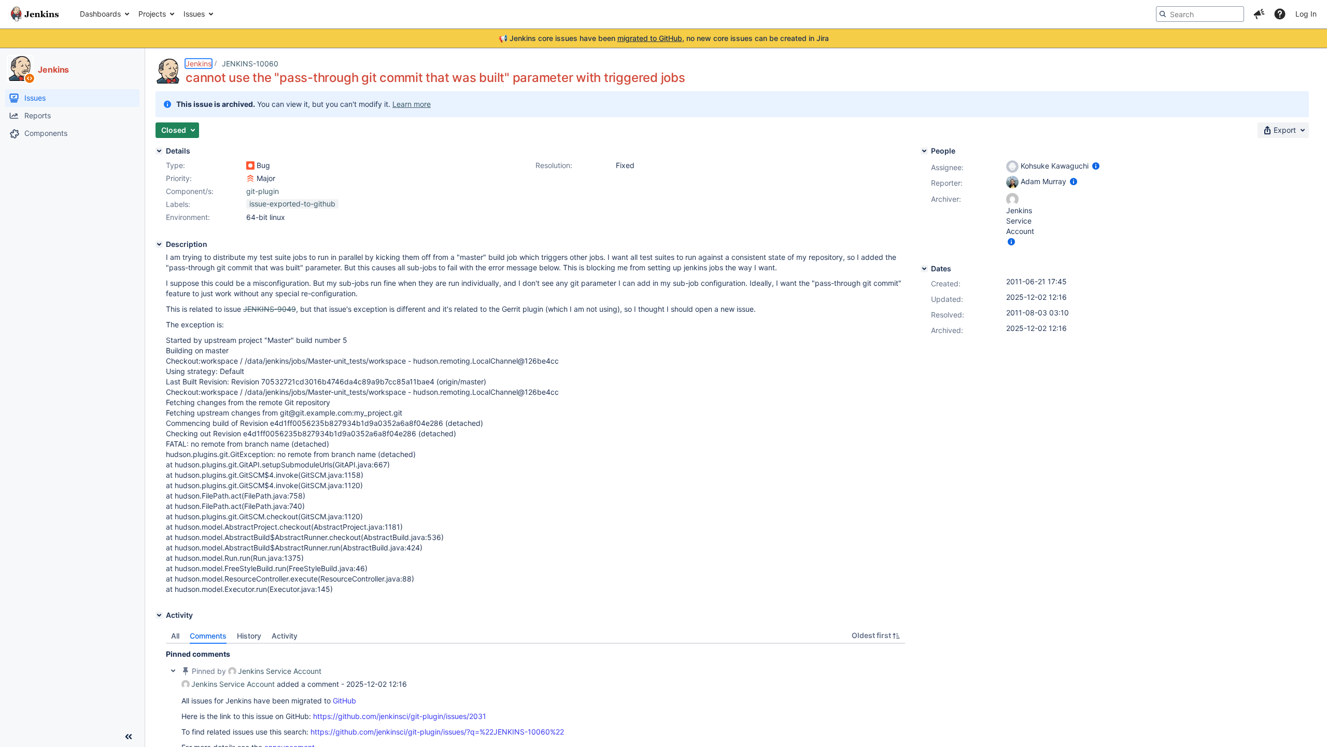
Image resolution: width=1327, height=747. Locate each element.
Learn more (411, 104)
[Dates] (924, 268)
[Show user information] (1096, 165)
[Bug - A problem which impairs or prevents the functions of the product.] (250, 165)
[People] (924, 151)
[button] (1259, 14)
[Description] (159, 244)
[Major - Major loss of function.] (250, 178)
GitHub (344, 700)
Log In (1306, 13)
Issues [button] (194, 13)
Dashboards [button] (100, 13)
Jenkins (198, 63)
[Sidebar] (128, 736)
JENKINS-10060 (250, 63)
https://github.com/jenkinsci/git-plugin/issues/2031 (399, 716)
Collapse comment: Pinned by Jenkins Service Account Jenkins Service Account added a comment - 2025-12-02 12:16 (173, 671)
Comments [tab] (208, 635)
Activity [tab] (285, 635)
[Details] (159, 151)
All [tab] (175, 635)
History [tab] (249, 635)
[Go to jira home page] (34, 14)
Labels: (178, 204)
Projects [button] (152, 13)
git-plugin (262, 191)
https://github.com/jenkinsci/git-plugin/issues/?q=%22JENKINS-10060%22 (437, 731)
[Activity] (159, 615)
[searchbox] (1200, 14)
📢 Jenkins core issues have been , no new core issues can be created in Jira (664, 38)
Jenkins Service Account (279, 671)
